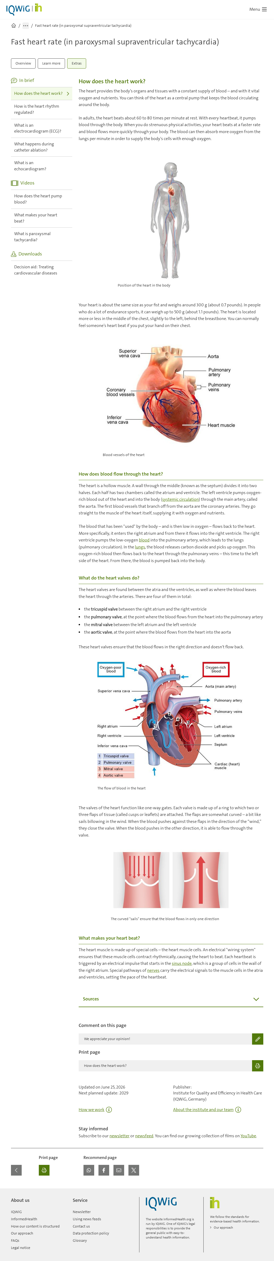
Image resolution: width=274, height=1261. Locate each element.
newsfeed (144, 1136)
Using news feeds (87, 1219)
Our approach (22, 1233)
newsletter (119, 1136)
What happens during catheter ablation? (34, 147)
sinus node (182, 963)
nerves (153, 970)
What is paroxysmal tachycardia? (32, 237)
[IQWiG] (161, 1204)
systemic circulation (180, 499)
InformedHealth (24, 1219)
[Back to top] (258, 1191)
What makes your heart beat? (35, 218)
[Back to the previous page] (16, 1170)
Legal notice (20, 1247)
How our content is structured (35, 1226)
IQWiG (16, 1211)
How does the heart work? (38, 93)
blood (144, 540)
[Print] (44, 1170)
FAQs (15, 1240)
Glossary (80, 1240)
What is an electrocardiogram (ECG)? (37, 128)
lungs (140, 547)
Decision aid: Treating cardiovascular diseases (35, 270)
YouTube (248, 1136)
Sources (91, 999)
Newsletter (82, 1211)
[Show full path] (25, 25)
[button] (88, 1170)
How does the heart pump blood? (38, 199)
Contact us (81, 1226)
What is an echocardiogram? (30, 166)
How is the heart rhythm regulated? (36, 109)
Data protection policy (91, 1233)
